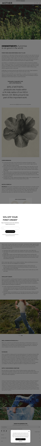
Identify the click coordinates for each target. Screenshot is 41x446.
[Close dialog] (39, 205)
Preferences (20, 441)
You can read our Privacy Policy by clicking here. (21, 436)
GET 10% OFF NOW (10, 231)
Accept (20, 439)
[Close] (29, 431)
